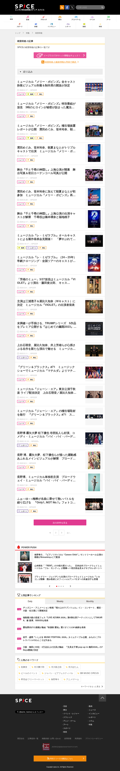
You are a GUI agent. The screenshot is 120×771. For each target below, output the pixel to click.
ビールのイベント (29, 673)
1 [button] (56, 586)
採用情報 (67, 738)
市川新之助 (56, 666)
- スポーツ (66, 728)
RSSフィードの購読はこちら (61, 758)
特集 (28, 33)
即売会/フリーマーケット (32, 679)
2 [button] (58, 586)
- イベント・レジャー (70, 713)
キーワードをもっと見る (90, 686)
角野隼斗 (55, 679)
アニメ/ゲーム (72, 679)
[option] (60, 567)
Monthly (90, 601)
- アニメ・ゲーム (69, 720)
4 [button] (63, 586)
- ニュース (92, 709)
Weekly (60, 601)
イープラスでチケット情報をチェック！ (62, 55)
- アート (65, 724)
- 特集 (90, 724)
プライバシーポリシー (94, 738)
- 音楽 (64, 706)
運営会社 (20, 738)
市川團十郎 (39, 666)
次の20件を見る (60, 522)
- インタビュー (93, 713)
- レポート (92, 717)
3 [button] (61, 586)
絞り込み (28, 71)
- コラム (91, 720)
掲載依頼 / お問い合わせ (51, 738)
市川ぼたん (73, 666)
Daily (30, 601)
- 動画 (90, 706)
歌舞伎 (24, 666)
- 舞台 (64, 709)
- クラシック (67, 717)
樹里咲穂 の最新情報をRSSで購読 (61, 61)
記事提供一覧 (33, 738)
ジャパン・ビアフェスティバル (58, 673)
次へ (68, 532)
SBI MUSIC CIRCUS (89, 673)
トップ (17, 33)
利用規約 (78, 738)
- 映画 (64, 731)
